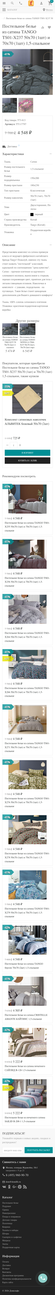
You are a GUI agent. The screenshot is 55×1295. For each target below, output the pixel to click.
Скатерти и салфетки (12, 1237)
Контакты (6, 1272)
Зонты (5, 1243)
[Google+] (14, 1187)
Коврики (6, 1226)
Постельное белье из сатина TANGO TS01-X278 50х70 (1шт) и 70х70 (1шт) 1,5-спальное (27, 857)
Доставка (6, 1265)
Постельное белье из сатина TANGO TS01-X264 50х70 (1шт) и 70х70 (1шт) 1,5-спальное (27, 636)
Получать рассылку (38, 1150)
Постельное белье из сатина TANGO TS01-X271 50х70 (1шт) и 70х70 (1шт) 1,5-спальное (27, 747)
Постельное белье (10, 1202)
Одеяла (5, 1209)
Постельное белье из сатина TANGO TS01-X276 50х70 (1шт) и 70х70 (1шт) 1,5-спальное (27, 802)
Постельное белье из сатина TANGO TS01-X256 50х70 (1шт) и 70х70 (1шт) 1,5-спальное (27, 581)
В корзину (27, 452)
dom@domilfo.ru (13, 1181)
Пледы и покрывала (11, 1216)
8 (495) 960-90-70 (17, 1175)
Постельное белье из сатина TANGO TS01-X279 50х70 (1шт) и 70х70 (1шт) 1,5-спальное (27, 912)
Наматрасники (9, 1213)
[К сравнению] (42, 27)
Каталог (12, 9)
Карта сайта (7, 1282)
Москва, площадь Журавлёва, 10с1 (22, 1167)
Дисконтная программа (13, 1275)
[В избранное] (49, 27)
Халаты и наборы (10, 1230)
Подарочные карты (11, 1247)
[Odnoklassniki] (9, 1187)
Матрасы (6, 1240)
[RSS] (25, 1187)
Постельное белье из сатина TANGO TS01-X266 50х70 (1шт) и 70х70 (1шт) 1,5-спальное (27, 691)
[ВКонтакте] (4, 1187)
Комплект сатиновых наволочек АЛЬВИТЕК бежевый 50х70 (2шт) (27, 421)
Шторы (5, 1233)
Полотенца (7, 1223)
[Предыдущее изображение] (6, 499)
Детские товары (9, 1219)
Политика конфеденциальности (16, 1278)
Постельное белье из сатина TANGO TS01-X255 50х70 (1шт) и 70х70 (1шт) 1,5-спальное (27, 526)
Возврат (6, 1268)
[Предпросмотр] (27, 399)
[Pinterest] (20, 1187)
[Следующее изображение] (48, 499)
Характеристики (13, 154)
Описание (8, 245)
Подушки (6, 1206)
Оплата (5, 1261)
